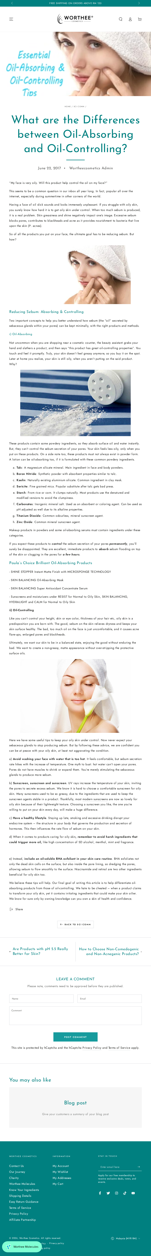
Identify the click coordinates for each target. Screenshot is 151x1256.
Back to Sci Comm (78, 924)
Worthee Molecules (22, 1184)
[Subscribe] (140, 1167)
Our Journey (17, 1172)
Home (68, 106)
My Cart (58, 1184)
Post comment (75, 1037)
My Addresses (62, 1178)
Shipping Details (20, 1196)
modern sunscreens (95, 799)
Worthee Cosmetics (29, 1238)
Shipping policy (42, 1248)
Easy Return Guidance (23, 1202)
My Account (61, 1166)
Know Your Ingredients (24, 1190)
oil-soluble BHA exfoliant (58, 859)
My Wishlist (60, 1172)
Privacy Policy (91, 1048)
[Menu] (11, 19)
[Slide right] (139, 3)
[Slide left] (12, 3)
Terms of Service (119, 1048)
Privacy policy (56, 1243)
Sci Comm (79, 106)
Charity (14, 1178)
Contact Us (16, 1166)
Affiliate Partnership (22, 1220)
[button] (120, 19)
